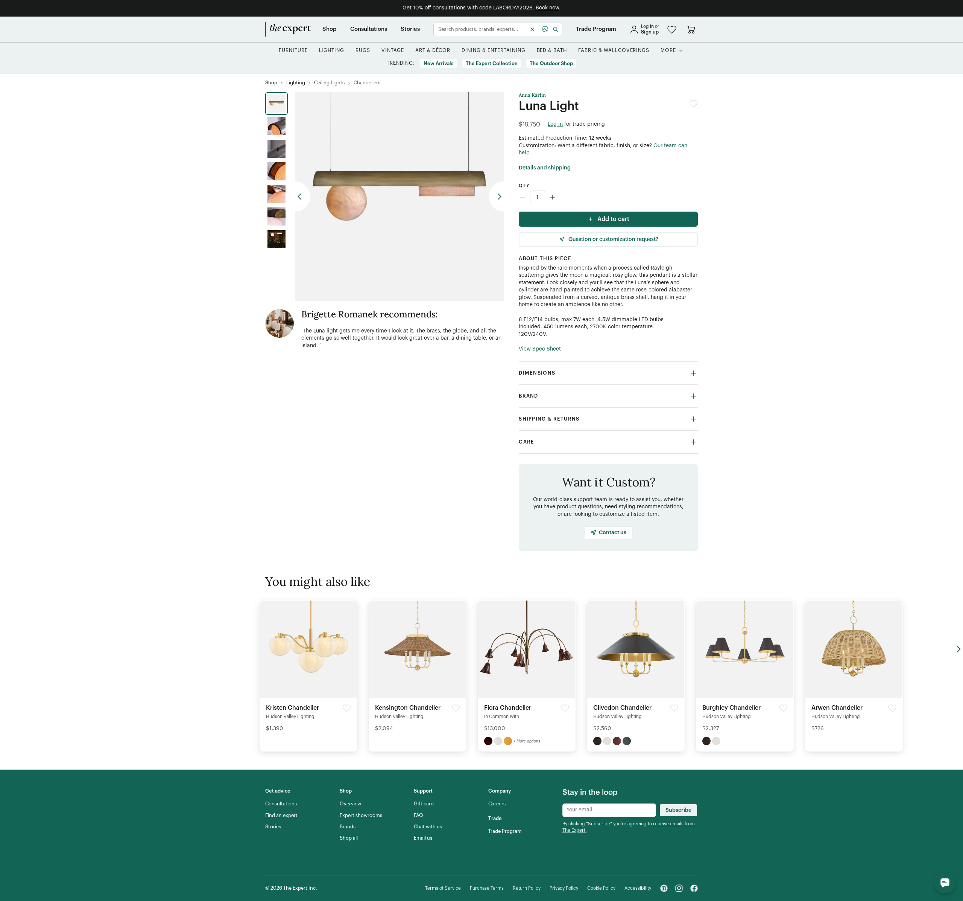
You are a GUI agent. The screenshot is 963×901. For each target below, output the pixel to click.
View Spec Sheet (540, 349)
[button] (672, 29)
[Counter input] (608, 197)
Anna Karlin (532, 95)
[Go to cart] (691, 29)
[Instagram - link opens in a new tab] (679, 888)
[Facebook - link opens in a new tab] (694, 888)
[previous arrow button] (302, 196)
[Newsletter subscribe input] (609, 810)
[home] (288, 29)
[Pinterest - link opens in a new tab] (664, 888)
